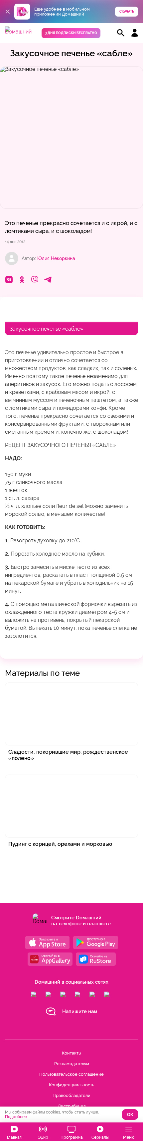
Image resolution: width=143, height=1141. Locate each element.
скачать (126, 11)
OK (130, 1114)
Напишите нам (79, 1011)
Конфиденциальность (71, 1084)
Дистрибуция (71, 1106)
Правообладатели (71, 1095)
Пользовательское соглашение (71, 1074)
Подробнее (16, 1117)
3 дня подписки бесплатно (71, 33)
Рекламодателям (71, 1063)
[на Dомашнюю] (18, 31)
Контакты (71, 1053)
